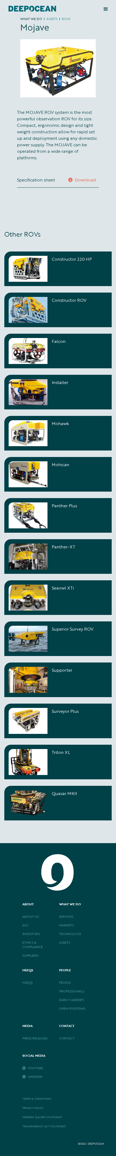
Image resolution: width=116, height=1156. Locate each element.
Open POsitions (72, 1008)
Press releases (34, 1038)
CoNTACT (67, 1038)
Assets (64, 942)
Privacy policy (33, 1108)
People (65, 982)
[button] (106, 9)
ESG (25, 925)
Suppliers (30, 955)
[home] (31, 9)
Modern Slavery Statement (42, 1117)
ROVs (66, 18)
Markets (66, 925)
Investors (31, 933)
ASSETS (51, 18)
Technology (70, 933)
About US (30, 916)
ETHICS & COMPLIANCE (32, 944)
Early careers (71, 999)
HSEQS (27, 982)
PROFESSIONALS (71, 991)
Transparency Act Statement (44, 1126)
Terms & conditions (36, 1099)
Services (66, 916)
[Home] (58, 862)
